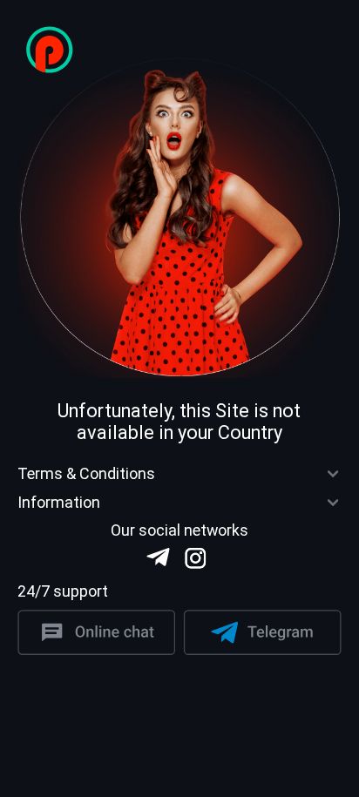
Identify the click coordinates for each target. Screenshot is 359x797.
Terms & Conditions (86, 474)
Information (58, 502)
